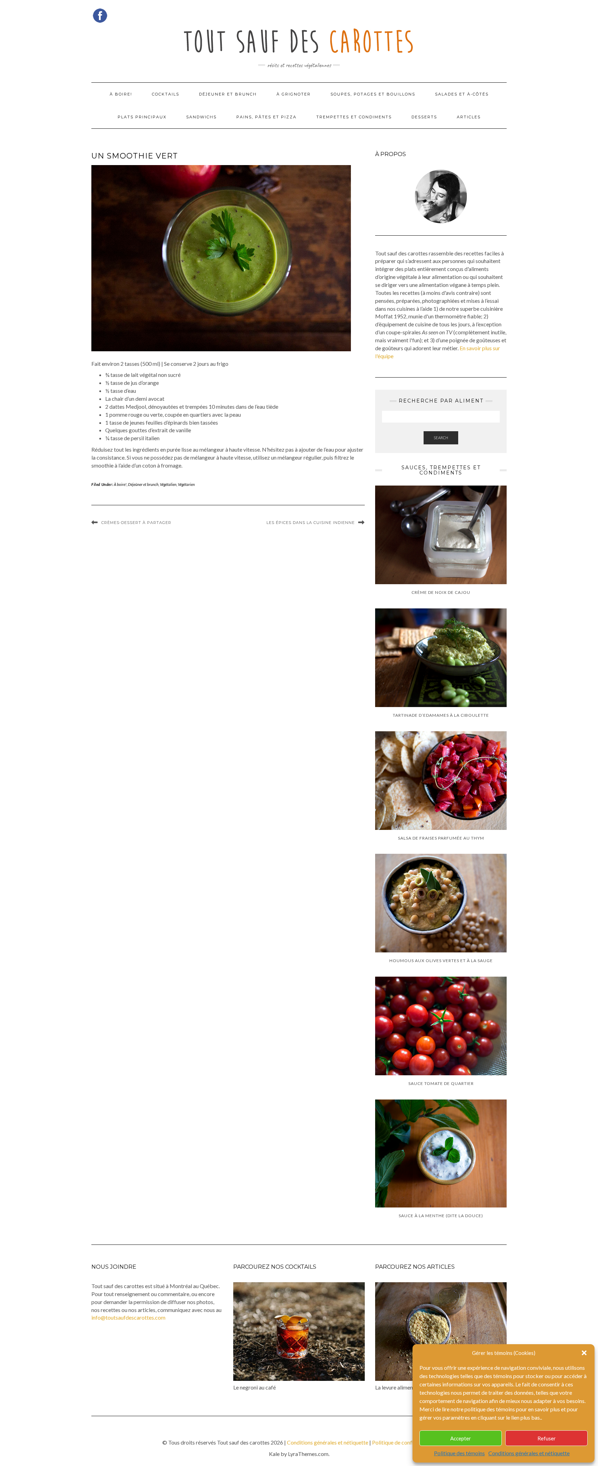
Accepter (460, 1438)
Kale (274, 1453)
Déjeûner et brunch (143, 484)
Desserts (424, 117)
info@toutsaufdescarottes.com (128, 1317)
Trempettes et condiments (354, 117)
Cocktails (165, 94)
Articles (469, 117)
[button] (584, 1352)
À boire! (121, 94)
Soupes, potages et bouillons (372, 94)
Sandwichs (201, 117)
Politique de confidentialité (404, 1442)
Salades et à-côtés (462, 94)
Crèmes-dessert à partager (136, 522)
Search (441, 437)
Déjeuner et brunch (228, 94)
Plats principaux (142, 117)
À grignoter (294, 94)
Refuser (546, 1438)
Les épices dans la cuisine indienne (310, 522)
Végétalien (168, 484)
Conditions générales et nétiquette (529, 1453)
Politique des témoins (459, 1453)
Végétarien (186, 484)
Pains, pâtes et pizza (266, 117)
